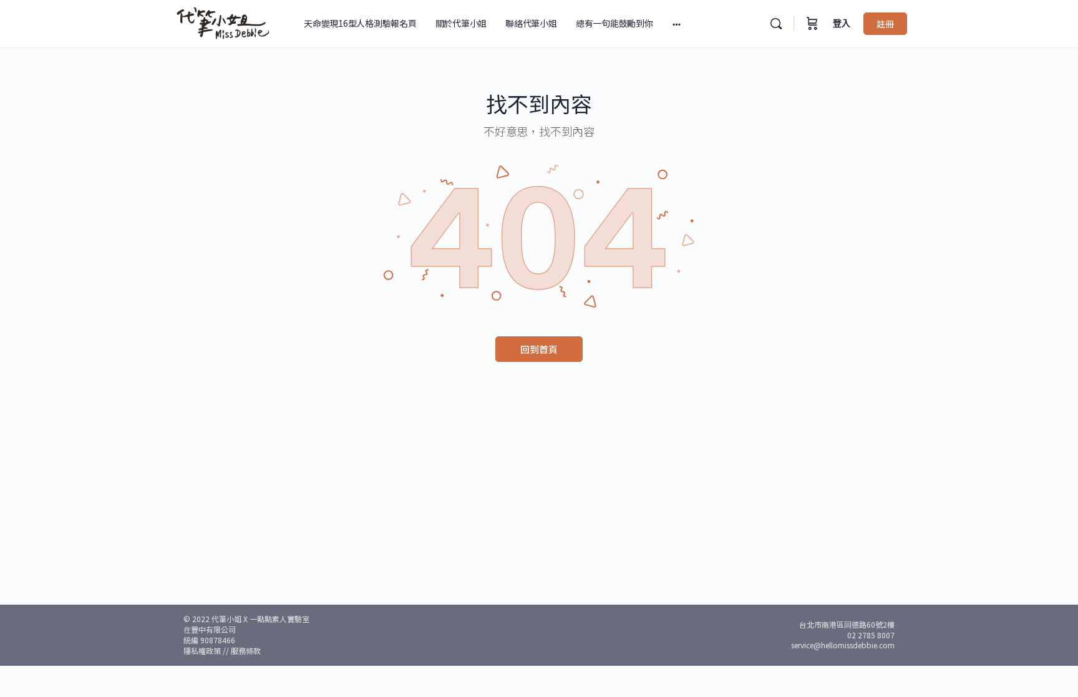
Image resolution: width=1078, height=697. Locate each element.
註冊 (885, 23)
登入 (841, 23)
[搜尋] (776, 23)
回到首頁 (539, 349)
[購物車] (812, 23)
